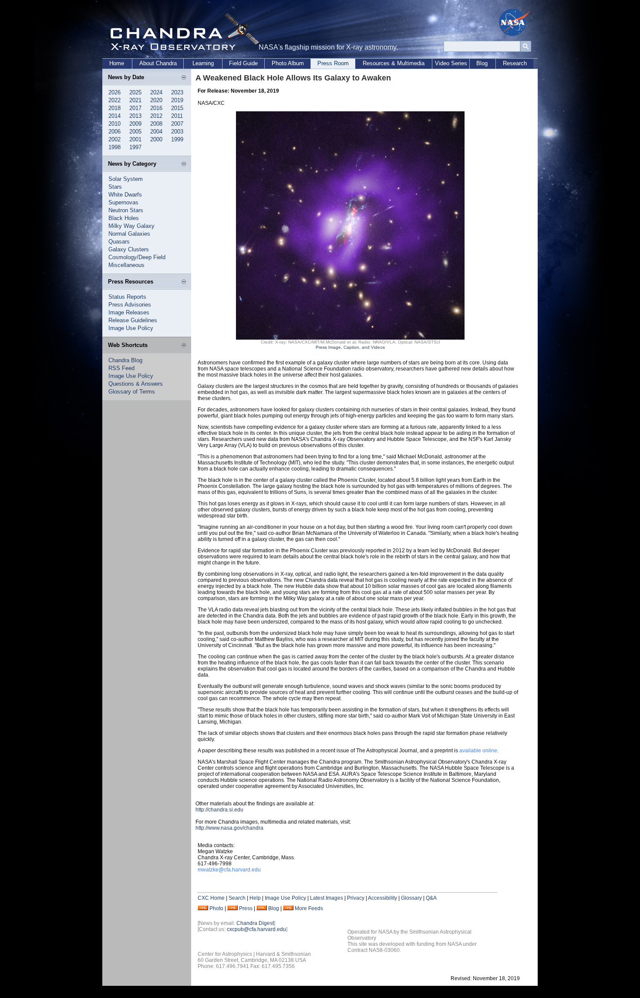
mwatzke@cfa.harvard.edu (229, 870)
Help (255, 898)
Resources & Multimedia (393, 63)
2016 (156, 108)
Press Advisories (129, 304)
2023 (177, 92)
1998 (114, 147)
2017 (135, 108)
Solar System (125, 179)
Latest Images (326, 898)
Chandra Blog (125, 360)
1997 (135, 147)
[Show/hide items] (184, 78)
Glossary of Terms (131, 391)
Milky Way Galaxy (131, 226)
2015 (177, 108)
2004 (156, 131)
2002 (114, 139)
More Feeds (309, 908)
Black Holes (123, 218)
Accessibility (382, 898)
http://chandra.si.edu (219, 810)
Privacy (355, 898)
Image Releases (128, 312)
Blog (482, 63)
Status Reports (127, 297)
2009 (135, 123)
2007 (177, 123)
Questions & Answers (135, 384)
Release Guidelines (132, 320)
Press (246, 908)
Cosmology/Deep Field (136, 257)
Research (515, 63)
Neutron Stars (125, 210)
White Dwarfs (125, 194)
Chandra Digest (255, 923)
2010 (114, 123)
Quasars (119, 241)
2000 (156, 139)
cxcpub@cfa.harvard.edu (256, 929)
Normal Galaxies (129, 233)
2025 (135, 92)
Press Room (333, 63)
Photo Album (288, 63)
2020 (156, 100)
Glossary (411, 898)
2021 (135, 100)
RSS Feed (121, 368)
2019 (177, 100)
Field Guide (243, 63)
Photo (216, 908)
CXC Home (211, 898)
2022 (114, 100)
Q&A (431, 898)
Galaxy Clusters (128, 249)
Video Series (451, 63)
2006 (114, 131)
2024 (156, 92)
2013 (135, 116)
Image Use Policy (130, 328)
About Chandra (158, 63)
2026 (114, 92)
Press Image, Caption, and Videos (350, 347)
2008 (156, 123)
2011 (177, 116)
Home (116, 63)
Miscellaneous (126, 265)
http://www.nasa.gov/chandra (229, 828)
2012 (156, 116)
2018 (114, 108)
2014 (114, 116)
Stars (115, 187)
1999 (177, 139)
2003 (177, 131)
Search (237, 898)
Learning (203, 63)
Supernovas (123, 202)
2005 (135, 131)
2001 (135, 139)
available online (478, 751)
